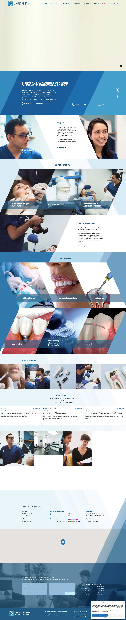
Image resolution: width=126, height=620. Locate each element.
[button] (123, 602)
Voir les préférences (116, 615)
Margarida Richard (8, 408)
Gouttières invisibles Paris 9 (80, 616)
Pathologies (96, 3)
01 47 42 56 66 (80, 105)
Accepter (100, 615)
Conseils (86, 3)
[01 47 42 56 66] (111, 3)
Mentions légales (49, 613)
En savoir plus (61, 147)
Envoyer (70, 593)
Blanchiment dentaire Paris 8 (80, 611)
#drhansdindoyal (30, 360)
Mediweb (60, 615)
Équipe (45, 3)
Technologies (64, 3)
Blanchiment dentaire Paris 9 (80, 613)
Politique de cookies (108, 617)
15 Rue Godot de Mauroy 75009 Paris (30, 514)
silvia (87, 408)
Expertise (53, 3)
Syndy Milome (48, 408)
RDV (117, 3)
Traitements (76, 3)
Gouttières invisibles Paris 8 (80, 615)
